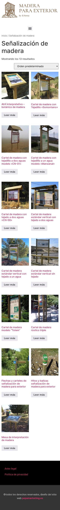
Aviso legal (10, 468)
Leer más (9, 115)
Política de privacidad (16, 474)
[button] (30, 28)
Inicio (4, 35)
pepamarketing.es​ (32, 498)
